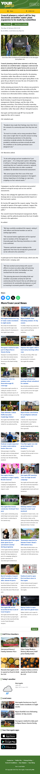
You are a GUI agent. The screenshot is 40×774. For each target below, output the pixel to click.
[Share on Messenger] (8, 298)
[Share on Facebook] (3, 298)
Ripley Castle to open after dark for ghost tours (29, 609)
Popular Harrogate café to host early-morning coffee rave (30, 350)
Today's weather (9, 679)
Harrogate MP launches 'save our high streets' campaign (29, 477)
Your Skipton (23, 763)
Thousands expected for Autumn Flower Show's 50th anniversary (29, 542)
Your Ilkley (31, 763)
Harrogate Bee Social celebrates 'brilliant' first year (10, 509)
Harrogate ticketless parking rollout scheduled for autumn (30, 381)
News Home (7, 24)
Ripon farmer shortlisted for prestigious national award (29, 415)
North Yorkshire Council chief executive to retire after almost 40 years (9, 578)
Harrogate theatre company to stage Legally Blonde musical (10, 477)
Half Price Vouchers (10, 634)
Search (34, 629)
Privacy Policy (28, 760)
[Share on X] (13, 298)
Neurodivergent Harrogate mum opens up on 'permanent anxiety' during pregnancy (10, 543)
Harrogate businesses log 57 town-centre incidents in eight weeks (10, 321)
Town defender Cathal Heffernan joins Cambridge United (8, 415)
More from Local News (21, 24)
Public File (18, 760)
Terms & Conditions (11, 763)
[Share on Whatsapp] (18, 298)
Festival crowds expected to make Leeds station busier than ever (9, 446)
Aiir (33, 769)
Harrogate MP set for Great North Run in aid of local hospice (9, 610)
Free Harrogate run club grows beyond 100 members (29, 446)
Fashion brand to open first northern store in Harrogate (28, 578)
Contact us (10, 760)
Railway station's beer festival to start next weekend (28, 509)
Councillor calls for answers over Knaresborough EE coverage (8, 382)
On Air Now (33, 4)
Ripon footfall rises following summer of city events (29, 321)
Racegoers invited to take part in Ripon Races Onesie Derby (10, 350)
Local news (6, 698)
